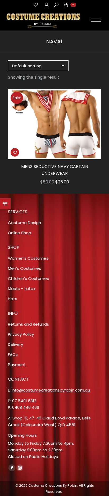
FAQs (13, 354)
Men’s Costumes (24, 268)
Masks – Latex (21, 288)
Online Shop (19, 233)
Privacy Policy (21, 334)
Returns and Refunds (28, 324)
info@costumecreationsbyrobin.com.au (51, 390)
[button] (15, 152)
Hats (12, 298)
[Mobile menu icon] (96, 20)
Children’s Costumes (28, 278)
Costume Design (24, 222)
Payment (17, 364)
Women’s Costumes (28, 258)
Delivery (15, 344)
